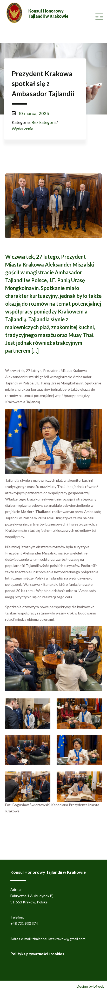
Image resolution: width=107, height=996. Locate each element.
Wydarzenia (22, 128)
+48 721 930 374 (24, 923)
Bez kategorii (43, 122)
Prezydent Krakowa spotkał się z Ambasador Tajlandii (43, 83)
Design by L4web (90, 986)
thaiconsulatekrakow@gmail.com (58, 939)
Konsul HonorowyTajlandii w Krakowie (48, 13)
